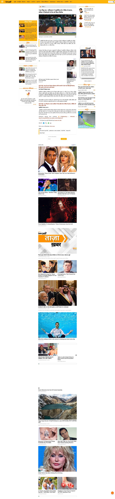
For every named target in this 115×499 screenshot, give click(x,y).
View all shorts (87, 81)
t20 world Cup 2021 (44, 130)
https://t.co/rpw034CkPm (44, 118)
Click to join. (52, 126)
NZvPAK (63, 130)
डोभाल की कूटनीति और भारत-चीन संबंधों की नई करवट (88, 10)
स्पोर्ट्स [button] (28, 1)
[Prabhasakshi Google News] (75, 37)
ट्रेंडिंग (28, 43)
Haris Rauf (42, 133)
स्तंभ (86, 6)
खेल (94, 95)
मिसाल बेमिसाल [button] (45, 1)
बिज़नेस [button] (23, 1)
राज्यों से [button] (33, 1)
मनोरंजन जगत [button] (60, 1)
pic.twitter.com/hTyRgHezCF (56, 118)
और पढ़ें (34, 104)
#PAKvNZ (72, 116)
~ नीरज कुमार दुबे (87, 20)
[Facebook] (75, 19)
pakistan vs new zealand (54, 130)
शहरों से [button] (38, 1)
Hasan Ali (68, 130)
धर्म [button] (70, 1)
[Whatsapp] (48, 123)
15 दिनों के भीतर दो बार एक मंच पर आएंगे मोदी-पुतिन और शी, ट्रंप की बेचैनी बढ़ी (89, 24)
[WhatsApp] (75, 24)
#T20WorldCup (63, 116)
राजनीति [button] (66, 1)
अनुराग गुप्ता (41, 36)
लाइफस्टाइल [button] (52, 1)
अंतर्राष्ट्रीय (19, 1)
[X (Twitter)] (75, 21)
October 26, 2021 (57, 120)
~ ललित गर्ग (86, 12)
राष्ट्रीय (15, 1)
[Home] (40, 6)
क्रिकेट (43, 6)
